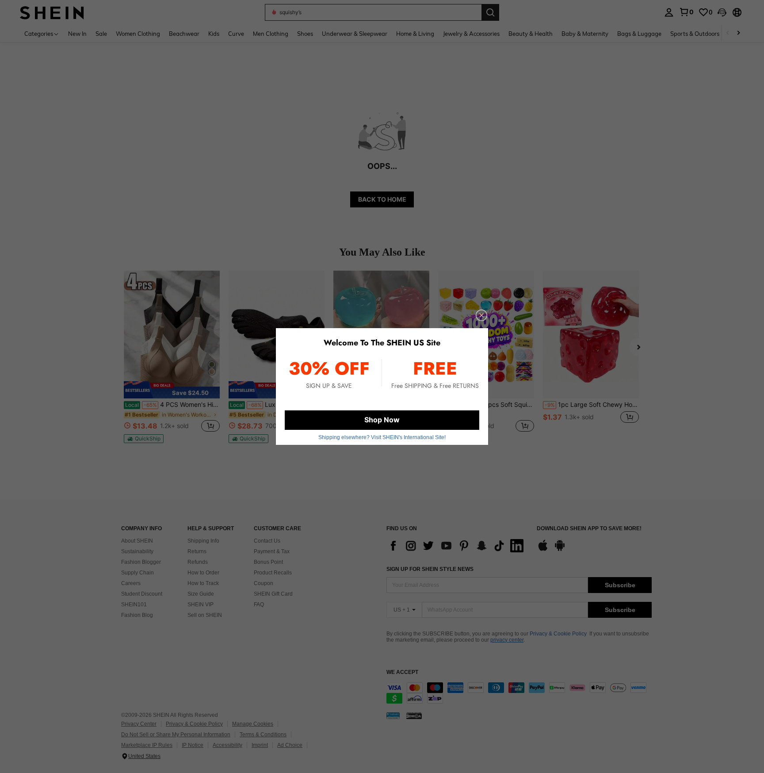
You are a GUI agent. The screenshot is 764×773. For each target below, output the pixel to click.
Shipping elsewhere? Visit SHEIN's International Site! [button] (382, 437)
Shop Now (382, 419)
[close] (481, 315)
